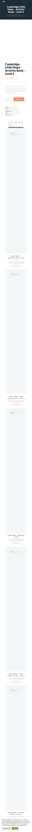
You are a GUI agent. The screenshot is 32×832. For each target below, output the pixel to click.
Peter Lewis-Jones (18, 263)
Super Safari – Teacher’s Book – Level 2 (16, 258)
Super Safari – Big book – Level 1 (16, 536)
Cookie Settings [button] (6, 828)
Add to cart (19, 99)
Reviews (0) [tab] (10, 125)
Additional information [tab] (18, 122)
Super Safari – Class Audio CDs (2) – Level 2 (16, 675)
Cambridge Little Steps (14, 113)
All (19, 14)
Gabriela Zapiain (13, 107)
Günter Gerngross (14, 262)
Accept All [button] (15, 828)
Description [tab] (10, 122)
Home (12, 14)
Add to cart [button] (16, 197)
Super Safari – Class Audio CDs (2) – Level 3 (16, 397)
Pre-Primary (16, 111)
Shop (16, 14)
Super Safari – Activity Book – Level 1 (16, 813)
